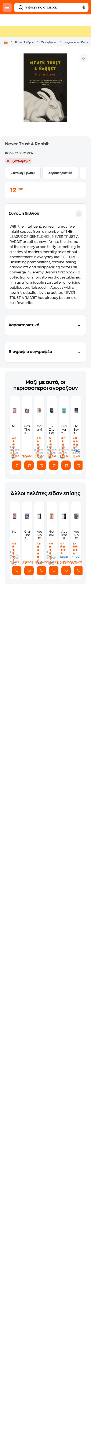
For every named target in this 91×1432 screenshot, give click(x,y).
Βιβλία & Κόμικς (24, 42)
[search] (20, 7)
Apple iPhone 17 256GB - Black (76, 535)
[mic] (83, 7)
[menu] (7, 7)
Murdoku (14, 426)
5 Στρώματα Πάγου (51, 429)
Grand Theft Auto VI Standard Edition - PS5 (26, 430)
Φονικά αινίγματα (39, 428)
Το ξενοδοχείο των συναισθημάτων (76, 430)
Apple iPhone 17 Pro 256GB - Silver (63, 535)
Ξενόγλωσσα (49, 42)
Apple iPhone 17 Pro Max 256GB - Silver (39, 535)
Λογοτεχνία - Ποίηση (77, 42)
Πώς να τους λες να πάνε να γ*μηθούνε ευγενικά (63, 430)
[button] (45, 256)
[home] (5, 42)
